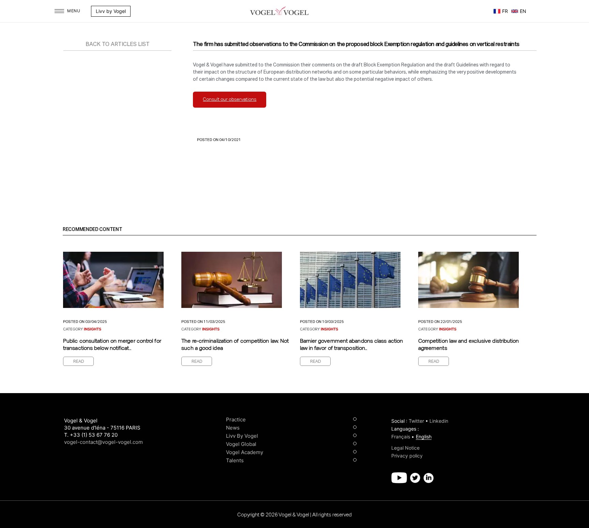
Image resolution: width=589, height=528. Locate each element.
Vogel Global (241, 444)
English (424, 436)
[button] (141, 11)
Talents (235, 460)
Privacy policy (407, 456)
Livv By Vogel (242, 436)
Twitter (416, 421)
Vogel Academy (244, 452)
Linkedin (438, 421)
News (233, 427)
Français (400, 436)
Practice (236, 419)
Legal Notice (405, 448)
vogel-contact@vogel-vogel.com (103, 442)
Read (78, 362)
